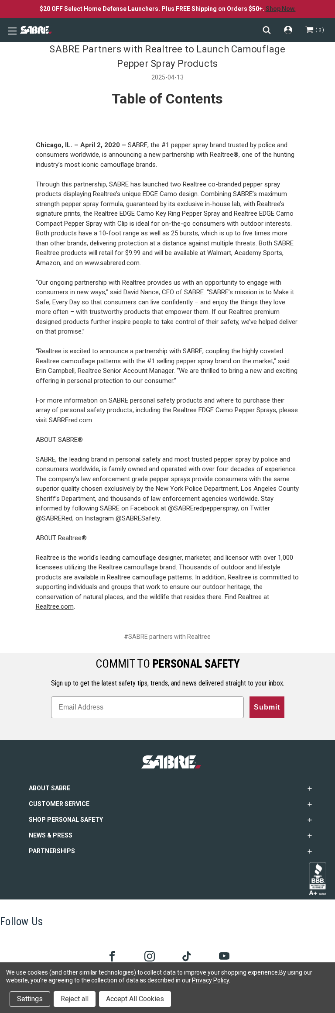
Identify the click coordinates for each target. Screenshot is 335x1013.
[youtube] (223, 955)
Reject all (75, 999)
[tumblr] (186, 955)
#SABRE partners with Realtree (167, 636)
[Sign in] (288, 30)
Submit (267, 707)
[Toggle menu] (11, 30)
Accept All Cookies (135, 999)
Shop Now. (281, 8)
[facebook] (111, 955)
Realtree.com (55, 606)
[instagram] (149, 955)
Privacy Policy (210, 980)
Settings (30, 999)
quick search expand (266, 30)
